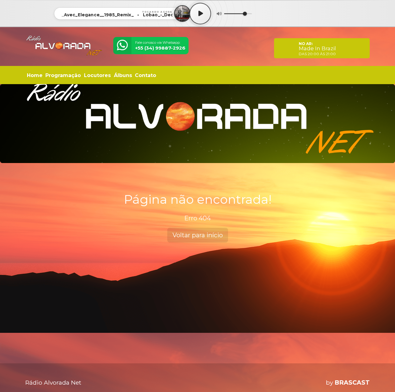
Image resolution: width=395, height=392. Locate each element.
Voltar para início (198, 235)
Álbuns (123, 75)
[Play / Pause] (200, 13)
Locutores (97, 75)
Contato (145, 75)
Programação (63, 75)
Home (35, 75)
